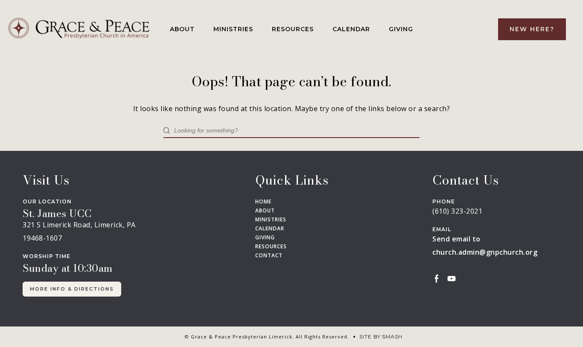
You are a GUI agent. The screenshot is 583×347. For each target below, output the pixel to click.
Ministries (233, 29)
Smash (392, 336)
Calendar (351, 29)
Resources (293, 29)
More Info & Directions (72, 289)
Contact (269, 256)
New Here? (532, 29)
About (182, 29)
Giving (401, 29)
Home (263, 202)
